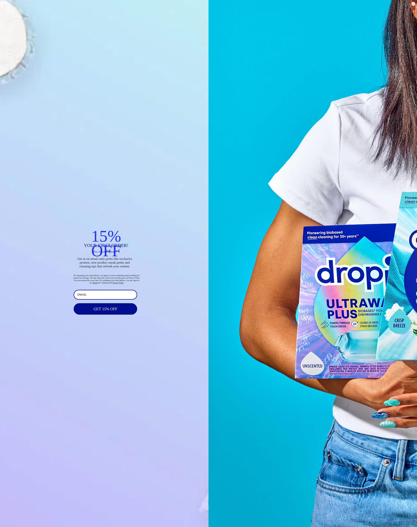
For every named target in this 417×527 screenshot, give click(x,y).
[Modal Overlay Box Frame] (208, 263)
